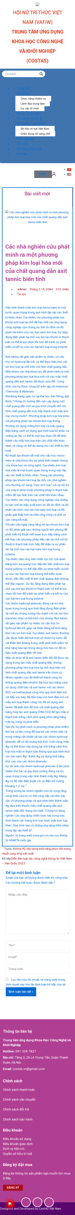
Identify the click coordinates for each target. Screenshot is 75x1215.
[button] (28, 83)
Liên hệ (21, 154)
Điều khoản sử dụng (17, 1139)
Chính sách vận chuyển (19, 1099)
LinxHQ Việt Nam (50, 1208)
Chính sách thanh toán (19, 1090)
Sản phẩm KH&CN (29, 118)
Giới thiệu (23, 93)
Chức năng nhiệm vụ (33, 98)
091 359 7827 (25, 1051)
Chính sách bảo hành (17, 1119)
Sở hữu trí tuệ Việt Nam (35, 128)
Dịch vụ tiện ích (13, 1149)
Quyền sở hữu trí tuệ (17, 1154)
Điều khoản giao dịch (18, 1144)
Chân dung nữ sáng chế (35, 133)
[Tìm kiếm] (41, 74)
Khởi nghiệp (24, 138)
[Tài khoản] (54, 174)
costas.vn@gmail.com (28, 1069)
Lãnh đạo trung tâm (33, 103)
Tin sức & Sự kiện (28, 113)
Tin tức (21, 294)
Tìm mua (22, 143)
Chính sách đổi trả (16, 1109)
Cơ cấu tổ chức (30, 108)
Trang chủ (23, 88)
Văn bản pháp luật (28, 149)
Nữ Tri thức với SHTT (31, 123)
